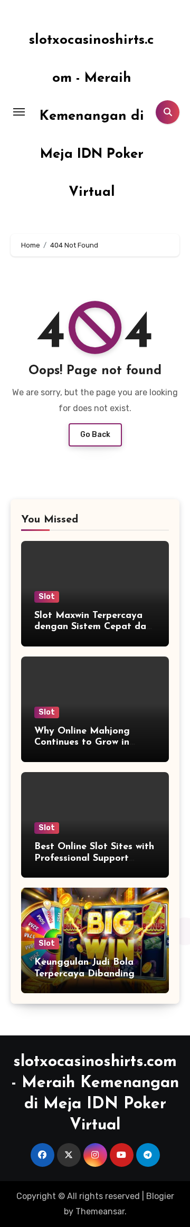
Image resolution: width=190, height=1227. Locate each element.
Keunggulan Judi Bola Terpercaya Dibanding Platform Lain (84, 974)
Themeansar (100, 1211)
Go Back (95, 434)
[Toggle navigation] (19, 112)
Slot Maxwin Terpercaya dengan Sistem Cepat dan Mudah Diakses (92, 627)
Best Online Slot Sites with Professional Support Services (94, 858)
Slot (47, 596)
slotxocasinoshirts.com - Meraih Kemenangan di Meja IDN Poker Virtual (91, 116)
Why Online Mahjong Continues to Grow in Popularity (82, 743)
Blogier (160, 1196)
